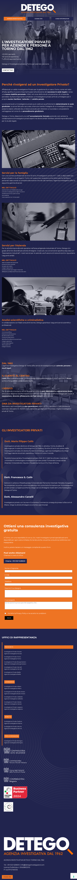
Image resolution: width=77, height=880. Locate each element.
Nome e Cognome (11, 568)
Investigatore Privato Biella (12, 672)
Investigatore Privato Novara (13, 651)
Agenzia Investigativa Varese (13, 704)
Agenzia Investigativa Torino (12, 658)
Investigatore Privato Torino (12, 656)
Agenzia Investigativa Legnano (13, 709)
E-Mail (7, 575)
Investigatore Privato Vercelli (13, 667)
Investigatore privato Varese (12, 702)
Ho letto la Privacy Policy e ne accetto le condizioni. (27, 613)
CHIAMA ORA (38, 18)
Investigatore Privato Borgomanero (15, 662)
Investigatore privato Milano (12, 686)
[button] (9, 618)
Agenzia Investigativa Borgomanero (15, 664)
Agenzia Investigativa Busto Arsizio (14, 693)
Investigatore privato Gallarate (13, 697)
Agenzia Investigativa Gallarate (13, 698)
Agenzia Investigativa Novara (13, 653)
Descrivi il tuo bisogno (13, 588)
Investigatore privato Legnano (13, 707)
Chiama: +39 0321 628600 (15, 561)
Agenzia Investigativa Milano (12, 688)
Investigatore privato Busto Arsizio (14, 691)
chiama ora (7, 877)
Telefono (8, 582)
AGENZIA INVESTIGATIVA (14, 18)
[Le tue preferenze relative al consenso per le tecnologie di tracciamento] (73, 876)
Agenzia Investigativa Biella (12, 674)
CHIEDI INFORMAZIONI (62, 18)
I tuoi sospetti (10, 600)
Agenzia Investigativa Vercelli (13, 669)
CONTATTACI (8, 70)
